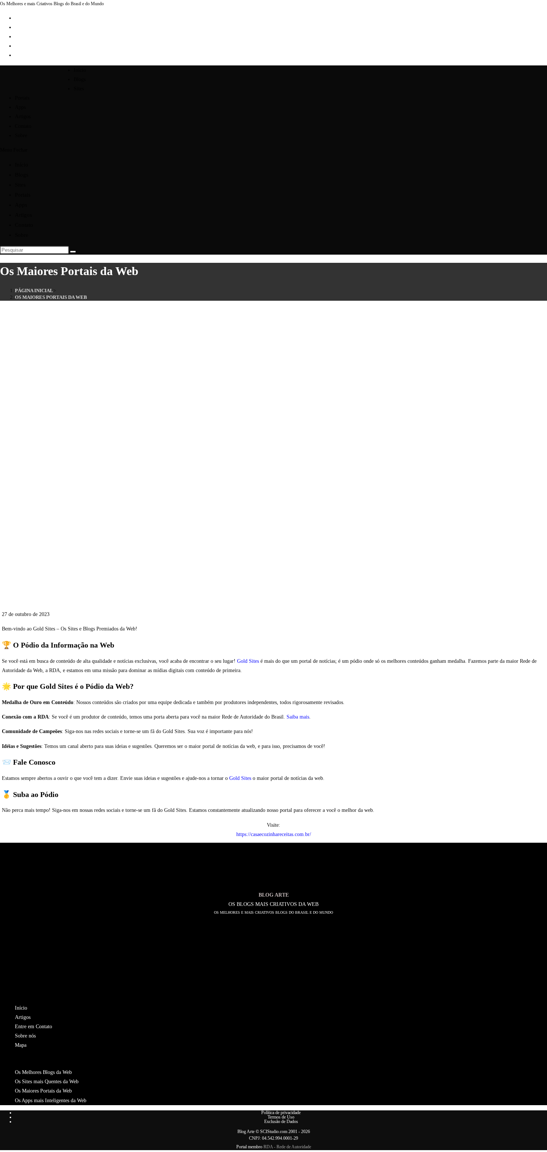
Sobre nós (25, 1036)
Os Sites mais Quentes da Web (47, 1081)
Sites (20, 185)
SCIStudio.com (273, 1131)
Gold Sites (248, 661)
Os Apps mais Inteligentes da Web (50, 1100)
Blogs (21, 175)
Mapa (20, 1045)
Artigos (23, 215)
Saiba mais (298, 717)
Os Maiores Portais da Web (51, 297)
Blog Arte (246, 1131)
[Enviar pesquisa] (73, 251)
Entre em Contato (33, 1026)
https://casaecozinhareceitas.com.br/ (273, 834)
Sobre (21, 235)
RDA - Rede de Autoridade (287, 1146)
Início (21, 165)
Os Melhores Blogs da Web (43, 1072)
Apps (21, 205)
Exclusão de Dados (281, 1121)
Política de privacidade (281, 1112)
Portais (23, 195)
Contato (24, 225)
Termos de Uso (281, 1117)
